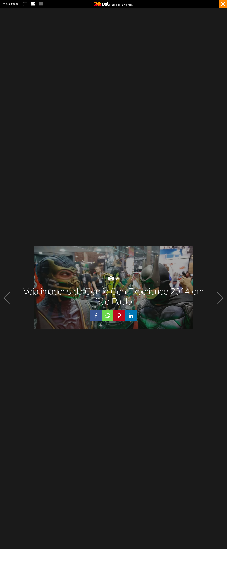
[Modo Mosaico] (40, 3)
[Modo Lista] (26, 3)
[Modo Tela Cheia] (33, 3)
